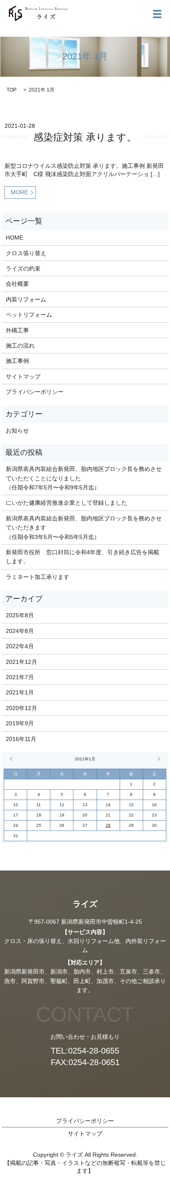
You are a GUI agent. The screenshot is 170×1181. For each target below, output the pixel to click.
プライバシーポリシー (35, 391)
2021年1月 (20, 692)
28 (108, 825)
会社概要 (17, 283)
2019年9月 (20, 723)
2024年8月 (20, 631)
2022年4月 (20, 646)
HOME (14, 237)
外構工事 (17, 330)
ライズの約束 (23, 268)
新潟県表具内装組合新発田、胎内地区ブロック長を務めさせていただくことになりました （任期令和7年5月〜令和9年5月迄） (84, 478)
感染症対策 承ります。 (85, 137)
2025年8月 (20, 615)
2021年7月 (20, 677)
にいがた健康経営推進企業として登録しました (66, 502)
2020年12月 (21, 708)
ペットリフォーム (29, 314)
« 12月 (12, 758)
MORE (19, 192)
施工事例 (17, 361)
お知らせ (17, 430)
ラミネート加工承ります (37, 577)
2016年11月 (21, 739)
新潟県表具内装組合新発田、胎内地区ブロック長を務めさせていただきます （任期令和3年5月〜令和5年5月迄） (84, 527)
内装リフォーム (26, 299)
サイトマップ (23, 376)
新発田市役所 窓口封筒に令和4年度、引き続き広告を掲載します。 (82, 557)
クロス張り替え (26, 253)
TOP (12, 90)
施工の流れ (20, 345)
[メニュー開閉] (157, 14)
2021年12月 (21, 662)
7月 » (157, 758)
